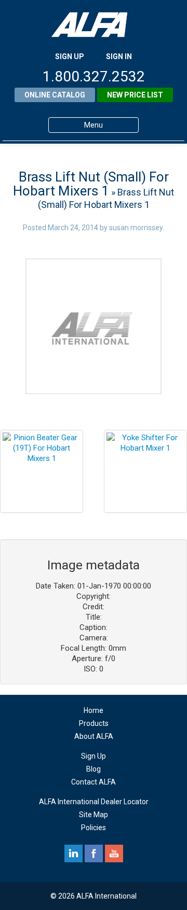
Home (93, 710)
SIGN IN (119, 56)
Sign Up (93, 756)
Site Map (93, 814)
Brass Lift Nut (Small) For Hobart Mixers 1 (91, 184)
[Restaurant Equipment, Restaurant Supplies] (93, 25)
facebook (94, 853)
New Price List (135, 95)
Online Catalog (54, 95)
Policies (93, 827)
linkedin (73, 853)
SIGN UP (69, 56)
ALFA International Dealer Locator (94, 801)
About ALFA (93, 736)
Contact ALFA (93, 782)
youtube (114, 853)
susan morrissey (136, 227)
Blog (93, 769)
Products (94, 723)
